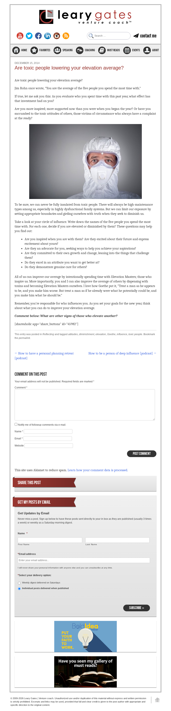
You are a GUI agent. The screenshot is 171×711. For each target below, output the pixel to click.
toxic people (135, 334)
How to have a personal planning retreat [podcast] (44, 356)
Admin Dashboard (156, 700)
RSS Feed (66, 36)
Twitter (29, 36)
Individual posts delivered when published (45, 588)
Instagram (56, 36)
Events (136, 50)
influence (122, 334)
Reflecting (48, 334)
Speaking (68, 50)
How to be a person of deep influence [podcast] (122, 353)
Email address (27, 554)
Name (19, 431)
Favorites (44, 50)
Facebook (38, 36)
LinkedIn (47, 36)
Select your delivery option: (34, 575)
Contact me (148, 35)
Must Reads (113, 50)
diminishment (86, 334)
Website (19, 445)
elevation (101, 334)
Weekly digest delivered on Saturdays (41, 582)
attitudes (73, 334)
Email (19, 438)
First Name (24, 544)
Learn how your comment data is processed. (98, 470)
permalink (24, 338)
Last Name (91, 544)
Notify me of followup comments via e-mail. (42, 424)
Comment (21, 387)
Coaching (90, 50)
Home (24, 50)
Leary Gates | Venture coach (85, 17)
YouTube (20, 36)
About (155, 50)
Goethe (111, 334)
